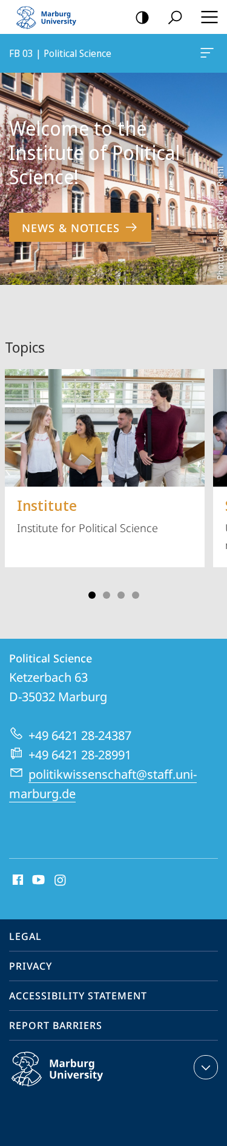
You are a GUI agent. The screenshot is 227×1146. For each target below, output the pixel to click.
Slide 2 (106, 595)
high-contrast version (142, 17)
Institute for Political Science (87, 515)
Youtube (37, 880)
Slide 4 (135, 595)
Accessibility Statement (78, 995)
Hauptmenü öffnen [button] (209, 17)
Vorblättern (210, 480)
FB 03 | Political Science (209, 53)
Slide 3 (121, 595)
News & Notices (71, 228)
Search (175, 17)
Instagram (60, 880)
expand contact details (206, 1067)
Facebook (16, 880)
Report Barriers (55, 1025)
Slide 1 (92, 595)
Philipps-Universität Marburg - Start (51, 17)
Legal (25, 936)
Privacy (30, 966)
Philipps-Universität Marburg (81, 1088)
